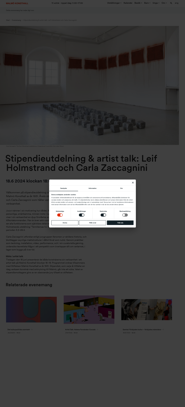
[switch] (81, 215)
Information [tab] (92, 188)
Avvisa (65, 223)
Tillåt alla (120, 223)
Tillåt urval (92, 223)
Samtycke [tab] (63, 188)
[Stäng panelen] (133, 182)
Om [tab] (121, 188)
